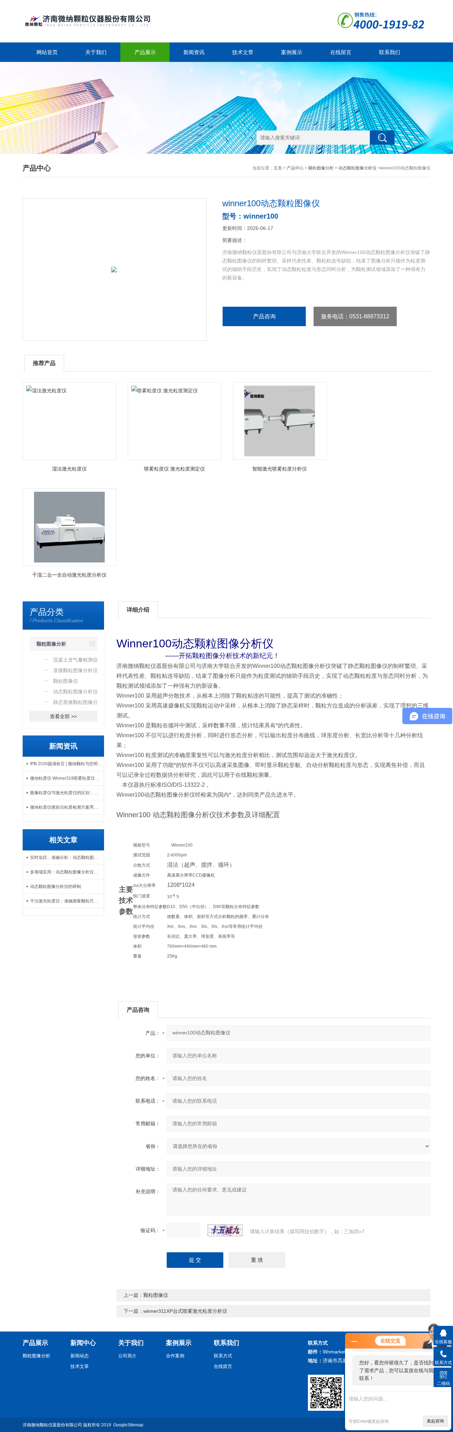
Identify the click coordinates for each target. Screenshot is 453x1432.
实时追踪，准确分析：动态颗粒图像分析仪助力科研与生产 (67, 857)
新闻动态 (79, 1355)
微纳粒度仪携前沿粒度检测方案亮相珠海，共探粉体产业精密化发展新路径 (67, 807)
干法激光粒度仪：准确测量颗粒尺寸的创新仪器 (67, 901)
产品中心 (295, 168)
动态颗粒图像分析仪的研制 (55, 886)
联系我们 (389, 52)
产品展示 (145, 52)
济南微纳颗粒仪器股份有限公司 (52, 1424)
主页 (278, 168)
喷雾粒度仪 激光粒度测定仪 (174, 469)
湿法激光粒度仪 (69, 469)
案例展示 (291, 52)
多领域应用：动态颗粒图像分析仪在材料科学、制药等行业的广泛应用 (67, 872)
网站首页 (47, 52)
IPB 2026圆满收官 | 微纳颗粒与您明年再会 (67, 763)
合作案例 (175, 1355)
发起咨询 (435, 1421)
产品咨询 (264, 316)
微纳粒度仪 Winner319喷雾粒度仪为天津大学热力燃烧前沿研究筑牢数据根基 (67, 778)
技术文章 (242, 52)
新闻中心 (83, 1342)
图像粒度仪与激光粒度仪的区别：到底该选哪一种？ (67, 792)
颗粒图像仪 (155, 1295)
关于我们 (96, 52)
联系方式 (223, 1355)
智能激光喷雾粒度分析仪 (279, 469)
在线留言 (340, 52)
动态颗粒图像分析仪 (357, 168)
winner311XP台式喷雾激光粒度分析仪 (185, 1311)
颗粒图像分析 (321, 168)
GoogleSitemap (128, 1424)
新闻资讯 (194, 52)
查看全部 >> (63, 716)
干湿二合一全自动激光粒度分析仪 (69, 575)
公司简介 (127, 1355)
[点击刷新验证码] (225, 1230)
